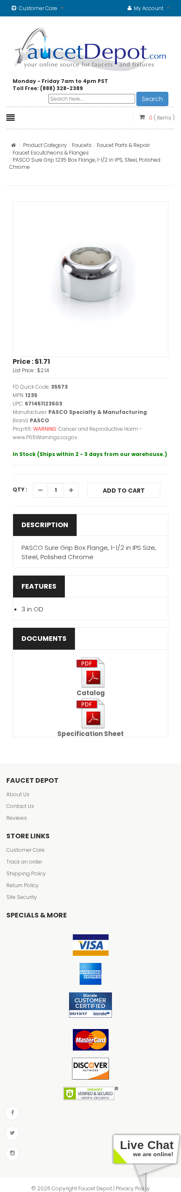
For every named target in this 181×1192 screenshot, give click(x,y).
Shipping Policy (26, 873)
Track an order (24, 861)
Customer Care (25, 849)
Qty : (20, 489)
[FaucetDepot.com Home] (90, 47)
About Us (17, 794)
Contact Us (20, 806)
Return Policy (22, 885)
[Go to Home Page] (13, 145)
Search (152, 99)
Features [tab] (38, 586)
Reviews (16, 817)
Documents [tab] (44, 638)
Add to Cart (124, 490)
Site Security (21, 897)
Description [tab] (44, 525)
